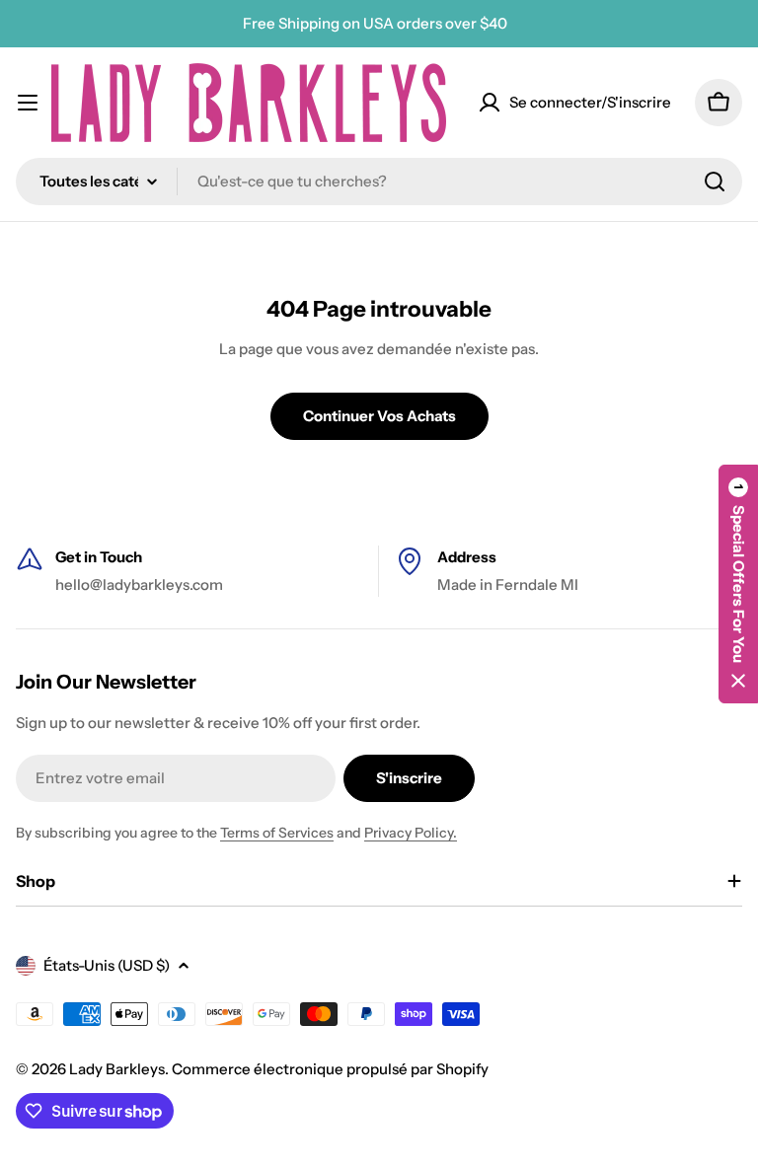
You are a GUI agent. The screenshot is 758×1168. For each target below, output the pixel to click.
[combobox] (379, 181)
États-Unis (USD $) (106, 965)
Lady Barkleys (117, 1068)
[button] (738, 584)
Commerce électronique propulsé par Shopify (330, 1068)
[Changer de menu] (27, 102)
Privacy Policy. (410, 832)
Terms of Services (277, 832)
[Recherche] (714, 181)
